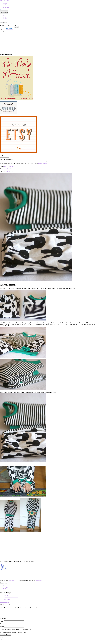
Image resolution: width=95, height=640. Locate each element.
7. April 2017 (6, 595)
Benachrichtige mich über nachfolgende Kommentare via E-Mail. (17, 629)
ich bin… (5, 4)
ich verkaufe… (6, 7)
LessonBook (38, 580)
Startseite (5, 3)
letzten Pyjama (11, 580)
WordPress (9, 168)
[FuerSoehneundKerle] (8, 113)
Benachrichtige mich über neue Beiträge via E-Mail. (14, 632)
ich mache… (6, 5)
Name (2, 621)
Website (2, 626)
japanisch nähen (8, 597)
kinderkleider (15, 597)
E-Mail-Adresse (4, 624)
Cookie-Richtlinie (42, 163)
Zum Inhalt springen (5, 0)
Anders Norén (9, 171)
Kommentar (3, 618)
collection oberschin (8, 166)
